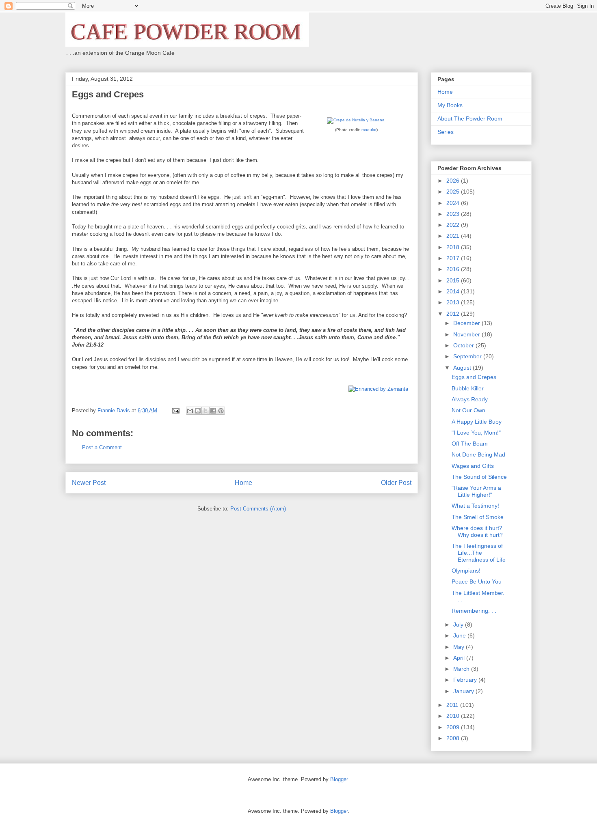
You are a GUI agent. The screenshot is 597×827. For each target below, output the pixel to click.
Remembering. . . (474, 610)
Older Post (396, 482)
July (459, 624)
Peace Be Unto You (477, 581)
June (460, 635)
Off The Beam (470, 443)
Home (243, 482)
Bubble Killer (468, 388)
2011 (453, 705)
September (468, 356)
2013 (453, 302)
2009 (453, 727)
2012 (453, 313)
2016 (453, 269)
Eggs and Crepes (474, 377)
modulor (368, 129)
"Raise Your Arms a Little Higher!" (476, 491)
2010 (453, 716)
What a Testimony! (475, 505)
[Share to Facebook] (213, 411)
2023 (453, 214)
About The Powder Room (469, 118)
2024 (453, 203)
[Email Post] (175, 410)
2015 (453, 280)
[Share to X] (205, 411)
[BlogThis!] (198, 411)
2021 (453, 236)
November (467, 334)
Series (445, 132)
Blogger (339, 779)
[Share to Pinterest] (221, 411)
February (465, 679)
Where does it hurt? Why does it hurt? (477, 531)
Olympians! (466, 570)
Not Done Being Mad (478, 454)
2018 (453, 247)
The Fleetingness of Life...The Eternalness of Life (479, 553)
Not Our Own (468, 410)
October (464, 345)
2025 (453, 191)
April (459, 658)
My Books (450, 105)
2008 (453, 738)
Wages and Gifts (473, 466)
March (462, 668)
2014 (453, 291)
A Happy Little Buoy (477, 421)
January (464, 691)
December (467, 323)
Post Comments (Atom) (258, 509)
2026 (453, 180)
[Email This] (190, 411)
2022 (453, 225)
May (459, 647)
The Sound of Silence (479, 477)
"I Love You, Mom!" (476, 432)
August (463, 367)
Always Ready (470, 399)
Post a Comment (102, 447)
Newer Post (89, 482)
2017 (453, 258)
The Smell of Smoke (478, 517)
